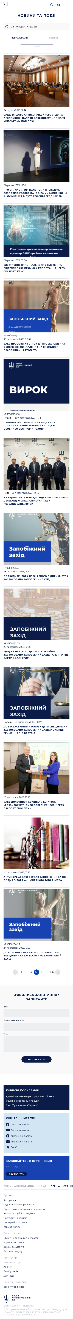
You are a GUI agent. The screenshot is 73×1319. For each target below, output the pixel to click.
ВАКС (14, 1147)
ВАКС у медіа (11, 1271)
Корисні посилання (14, 1242)
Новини (8, 417)
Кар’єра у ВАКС (12, 1227)
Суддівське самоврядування (19, 1204)
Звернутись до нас (14, 1286)
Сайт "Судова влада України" (22, 1105)
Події (6, 493)
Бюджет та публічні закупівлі (19, 1213)
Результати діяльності (16, 1218)
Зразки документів (14, 1247)
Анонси (8, 1266)
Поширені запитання (15, 1222)
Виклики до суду (13, 1251)
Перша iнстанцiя (20, 1124)
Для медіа (9, 1275)
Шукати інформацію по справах (21, 1238)
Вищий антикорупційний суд (25, 1186)
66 (42, 972)
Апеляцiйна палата (21, 1136)
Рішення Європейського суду (22, 1100)
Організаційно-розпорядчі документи (25, 1209)
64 (30, 972)
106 (52, 972)
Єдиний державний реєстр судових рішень (30, 1096)
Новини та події (12, 1262)
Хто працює (10, 1200)
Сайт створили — (13, 1305)
